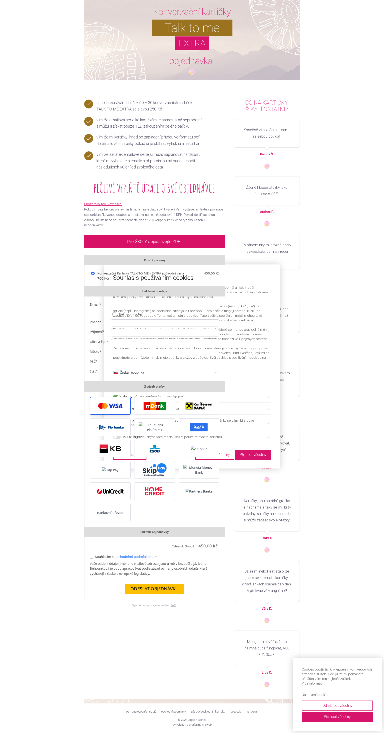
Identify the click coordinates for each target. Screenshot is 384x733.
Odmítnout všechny (337, 705)
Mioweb (207, 724)
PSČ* (93, 361)
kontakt (220, 711)
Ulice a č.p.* (99, 341)
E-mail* (95, 304)
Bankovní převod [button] (110, 512)
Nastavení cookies (315, 695)
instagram (252, 711)
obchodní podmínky (173, 711)
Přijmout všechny (337, 717)
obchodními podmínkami (133, 556)
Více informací (312, 683)
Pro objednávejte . (154, 241)
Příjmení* (97, 331)
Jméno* (95, 322)
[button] (110, 406)
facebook (235, 711)
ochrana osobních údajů (141, 711)
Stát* (93, 371)
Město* (95, 351)
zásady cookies (200, 711)
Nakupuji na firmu (132, 314)
